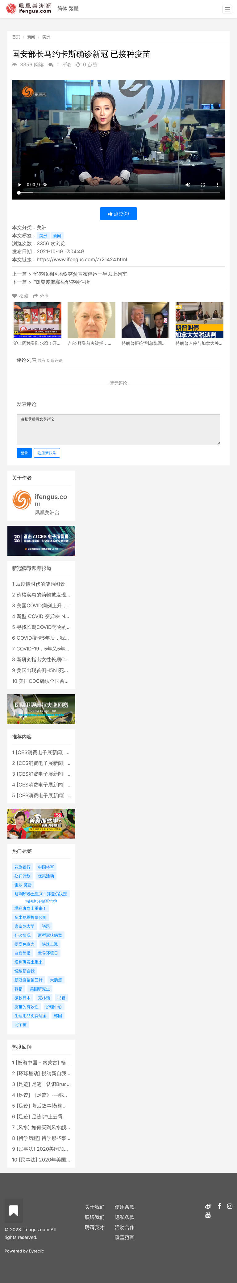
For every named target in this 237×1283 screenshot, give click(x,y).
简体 (62, 8)
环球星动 (28, 1073)
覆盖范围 (125, 1237)
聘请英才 (95, 1227)
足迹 (23, 1084)
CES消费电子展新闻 (40, 752)
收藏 (23, 296)
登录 (24, 453)
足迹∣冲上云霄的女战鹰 (57, 1116)
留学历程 (28, 1138)
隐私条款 (125, 1217)
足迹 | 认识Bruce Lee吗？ (60, 1084)
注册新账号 (47, 453)
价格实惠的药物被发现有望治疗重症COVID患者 (69, 595)
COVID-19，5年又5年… (42, 649)
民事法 (26, 1149)
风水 (23, 1127)
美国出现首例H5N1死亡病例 (48, 670)
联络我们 (95, 1217)
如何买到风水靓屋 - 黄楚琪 (61, 1127)
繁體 (74, 8)
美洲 (46, 36)
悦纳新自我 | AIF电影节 (67, 1073)
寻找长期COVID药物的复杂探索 (51, 627)
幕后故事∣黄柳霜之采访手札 (62, 1106)
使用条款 (125, 1207)
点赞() (121, 214)
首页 (16, 36)
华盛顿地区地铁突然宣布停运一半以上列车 (80, 274)
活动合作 (125, 1227)
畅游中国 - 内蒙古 (37, 1062)
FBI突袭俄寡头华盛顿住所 (61, 282)
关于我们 (95, 1207)
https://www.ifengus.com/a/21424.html (82, 259)
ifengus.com (51, 500)
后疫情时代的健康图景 (40, 584)
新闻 (31, 36)
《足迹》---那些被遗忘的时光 (65, 1095)
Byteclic (36, 1250)
